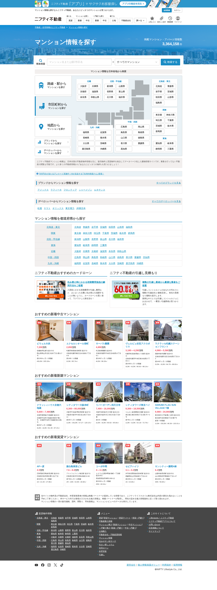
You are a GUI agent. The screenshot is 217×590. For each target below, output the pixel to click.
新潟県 (77, 239)
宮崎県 (120, 263)
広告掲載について (156, 528)
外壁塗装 (103, 551)
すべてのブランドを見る (168, 183)
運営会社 (131, 564)
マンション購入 (105, 524)
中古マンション (135, 524)
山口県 (112, 257)
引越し (102, 555)
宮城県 (103, 227)
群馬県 (131, 233)
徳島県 (120, 257)
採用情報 (177, 564)
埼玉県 (97, 233)
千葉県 (105, 233)
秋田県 (112, 227)
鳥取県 (95, 257)
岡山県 (86, 257)
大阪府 (77, 251)
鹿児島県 (130, 263)
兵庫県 (86, 251)
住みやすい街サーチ (107, 541)
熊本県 (103, 263)
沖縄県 (140, 263)
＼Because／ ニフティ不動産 (161, 518)
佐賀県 (86, 263)
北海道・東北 (53, 227)
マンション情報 (105, 538)
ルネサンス (99, 190)
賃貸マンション (110, 518)
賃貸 (101, 518)
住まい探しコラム (106, 545)
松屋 (39, 208)
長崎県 (95, 263)
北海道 (77, 227)
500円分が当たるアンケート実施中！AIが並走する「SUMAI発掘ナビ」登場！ (71, 174)
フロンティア (70, 190)
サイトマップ (154, 531)
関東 (53, 233)
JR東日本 (81, 208)
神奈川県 (87, 233)
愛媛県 (137, 257)
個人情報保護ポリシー (149, 564)
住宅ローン (103, 548)
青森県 (86, 227)
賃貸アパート (124, 518)
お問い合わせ (154, 524)
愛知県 (77, 245)
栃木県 (122, 233)
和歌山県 (121, 251)
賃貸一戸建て (138, 518)
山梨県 (86, 239)
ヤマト (47, 208)
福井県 (120, 239)
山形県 (120, 227)
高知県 (146, 257)
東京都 (77, 233)
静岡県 (95, 245)
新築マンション (120, 524)
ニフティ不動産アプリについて (162, 521)
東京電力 (69, 208)
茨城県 (114, 233)
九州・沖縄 (53, 263)
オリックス (58, 208)
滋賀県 (103, 251)
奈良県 (112, 251)
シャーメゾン (85, 190)
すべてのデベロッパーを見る (166, 201)
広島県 (77, 257)
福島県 (129, 227)
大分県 (112, 263)
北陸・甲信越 (53, 239)
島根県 (103, 257)
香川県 (129, 257)
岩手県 (95, 227)
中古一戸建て (130, 528)
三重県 (103, 245)
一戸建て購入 (104, 528)
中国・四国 (53, 257)
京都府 (95, 251)
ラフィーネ (56, 190)
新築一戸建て (117, 528)
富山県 (103, 239)
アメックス (43, 190)
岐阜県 (86, 245)
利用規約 (166, 564)
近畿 (53, 251)
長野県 (95, 239)
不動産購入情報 (105, 521)
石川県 (112, 239)
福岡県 (77, 263)
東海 (53, 245)
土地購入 (103, 531)
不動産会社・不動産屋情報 (110, 535)
